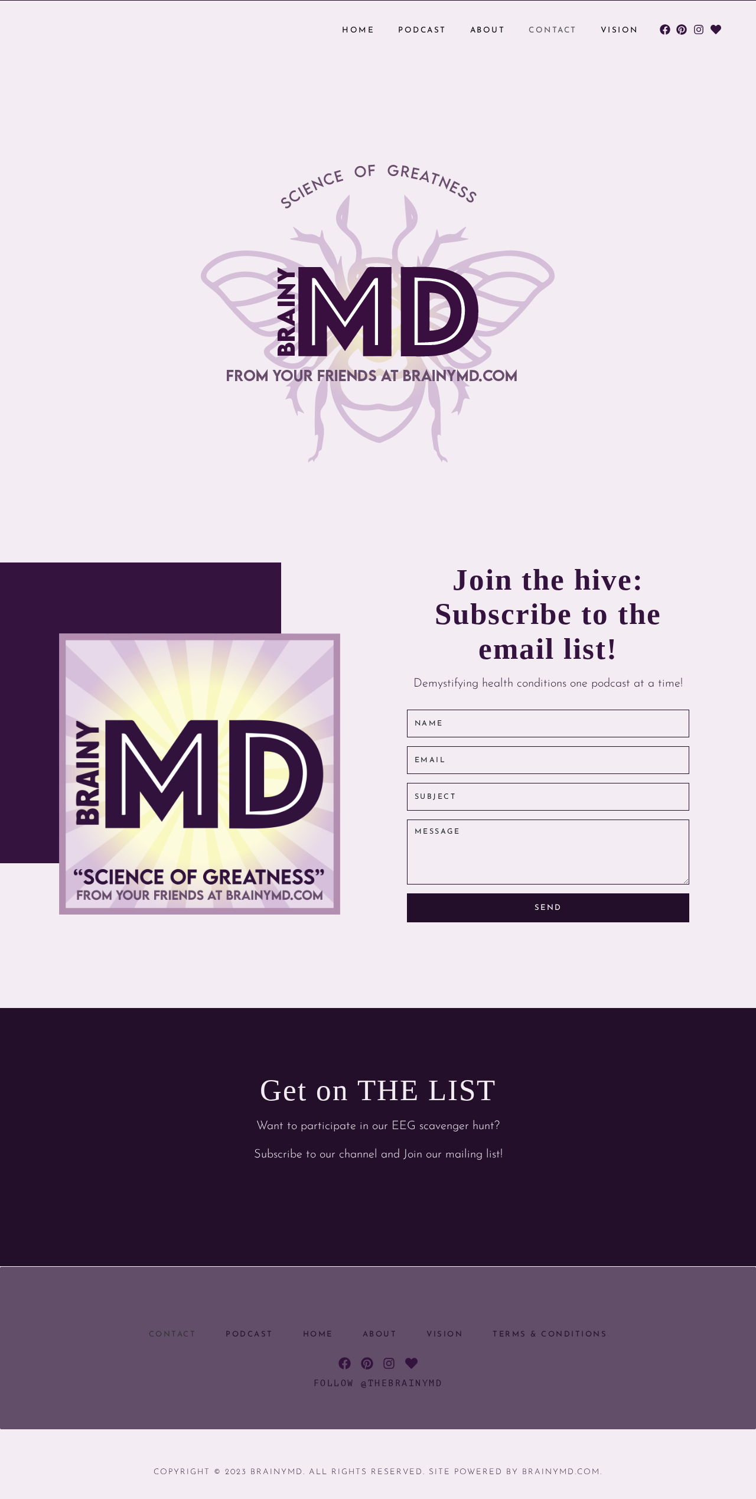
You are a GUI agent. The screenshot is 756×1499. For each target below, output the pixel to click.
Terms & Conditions (550, 1334)
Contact (553, 30)
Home (358, 30)
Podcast (422, 30)
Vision (619, 30)
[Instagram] (699, 29)
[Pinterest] (681, 29)
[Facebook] (664, 29)
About (488, 30)
